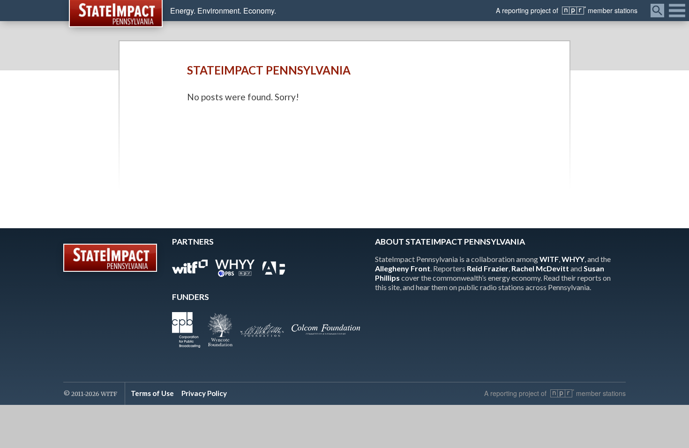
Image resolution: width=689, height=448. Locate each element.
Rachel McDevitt (540, 268)
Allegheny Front (402, 268)
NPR (574, 11)
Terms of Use (152, 393)
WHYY (573, 258)
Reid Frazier (488, 268)
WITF (549, 258)
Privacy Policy (204, 393)
